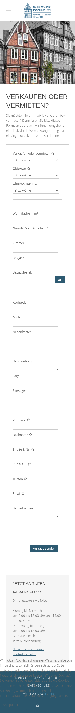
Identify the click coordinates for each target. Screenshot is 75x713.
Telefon (18, 479)
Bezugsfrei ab (22, 272)
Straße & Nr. (22, 449)
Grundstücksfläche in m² (30, 228)
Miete (17, 317)
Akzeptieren (11, 704)
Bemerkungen (23, 508)
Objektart (20, 168)
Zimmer (18, 243)
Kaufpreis (19, 302)
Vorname (20, 420)
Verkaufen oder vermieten (32, 153)
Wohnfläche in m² (25, 213)
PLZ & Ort (20, 464)
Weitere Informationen (37, 710)
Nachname (21, 435)
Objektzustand (23, 184)
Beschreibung (22, 361)
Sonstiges (19, 390)
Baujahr (18, 257)
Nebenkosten (22, 332)
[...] (60, 279)
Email (17, 493)
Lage (16, 376)
